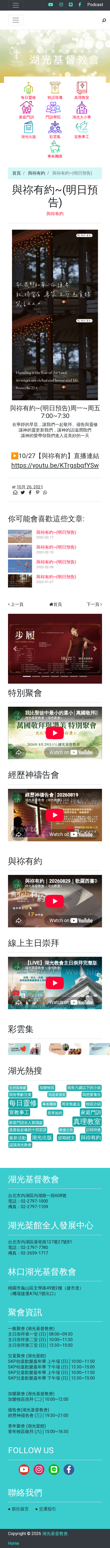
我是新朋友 (57, 1095)
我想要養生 (91, 1094)
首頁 (16, 173)
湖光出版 (42, 1138)
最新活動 (17, 1137)
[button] (15, 649)
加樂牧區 (47, 1088)
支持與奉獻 (17, 1088)
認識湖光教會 (20, 1145)
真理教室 (87, 1122)
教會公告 (66, 1130)
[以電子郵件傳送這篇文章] (15, 492)
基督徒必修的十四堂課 (27, 1130)
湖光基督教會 (55, 1533)
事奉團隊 (49, 1104)
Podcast (95, 4)
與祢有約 (36, 173)
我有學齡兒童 (20, 1094)
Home (13, 1543)
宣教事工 (19, 1112)
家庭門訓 (91, 1112)
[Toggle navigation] (15, 5)
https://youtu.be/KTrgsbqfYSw (55, 465)
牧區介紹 (93, 1104)
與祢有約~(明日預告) (56, 532)
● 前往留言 (18, 1508)
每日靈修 (23, 1103)
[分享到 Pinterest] (38, 492)
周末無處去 (71, 1104)
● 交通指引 (45, 1508)
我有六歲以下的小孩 (84, 1088)
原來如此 (55, 1113)
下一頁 (93, 604)
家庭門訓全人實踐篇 (26, 1122)
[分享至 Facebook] (30, 492)
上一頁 (17, 604)
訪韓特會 (93, 1130)
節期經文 (66, 1137)
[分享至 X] (23, 492)
